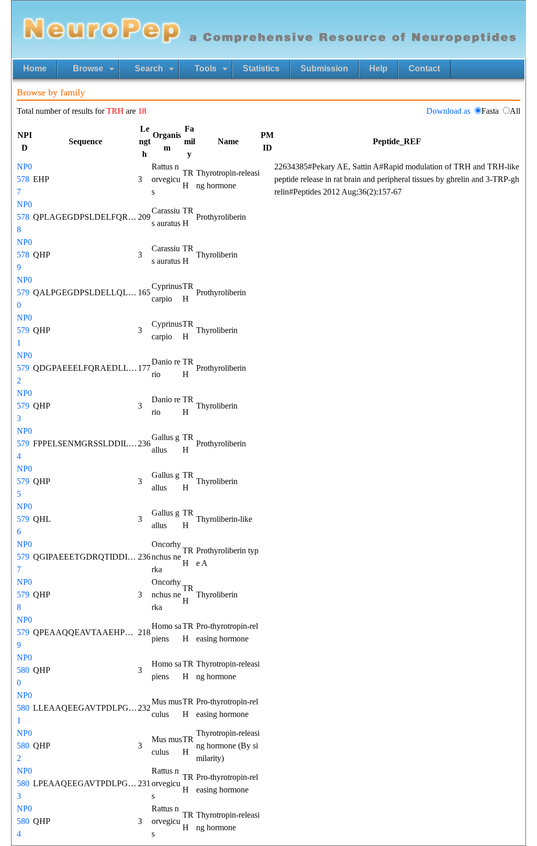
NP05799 (24, 632)
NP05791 (24, 330)
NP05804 (24, 821)
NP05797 (24, 557)
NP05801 (24, 708)
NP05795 (24, 481)
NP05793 (24, 406)
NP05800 (24, 670)
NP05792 (24, 368)
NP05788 (24, 217)
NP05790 (24, 292)
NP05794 (24, 443)
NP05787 (24, 179)
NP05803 (24, 783)
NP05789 (24, 255)
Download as (448, 110)
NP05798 (24, 594)
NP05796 (24, 519)
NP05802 (24, 746)
